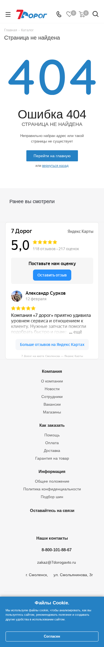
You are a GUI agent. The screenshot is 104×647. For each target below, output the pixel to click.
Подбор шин (52, 497)
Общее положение (52, 481)
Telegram (36, 523)
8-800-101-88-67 (57, 549)
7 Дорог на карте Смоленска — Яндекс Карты (52, 355)
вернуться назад (55, 166)
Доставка (52, 450)
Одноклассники (50, 523)
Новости (52, 389)
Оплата (52, 443)
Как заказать (52, 425)
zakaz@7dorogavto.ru (56, 562)
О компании (52, 381)
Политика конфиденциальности (52, 489)
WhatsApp (78, 523)
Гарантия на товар (52, 458)
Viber (64, 523)
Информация (52, 471)
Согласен (52, 636)
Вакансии (52, 404)
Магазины (52, 412)
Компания (52, 371)
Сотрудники (52, 396)
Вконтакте (23, 523)
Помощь (52, 435)
